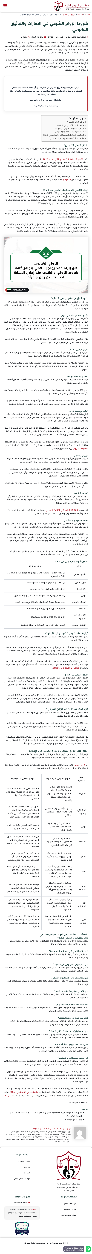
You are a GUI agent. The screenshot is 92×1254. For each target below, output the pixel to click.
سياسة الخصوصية (69, 1204)
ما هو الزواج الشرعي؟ (75, 122)
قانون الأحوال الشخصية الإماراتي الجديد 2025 (63, 159)
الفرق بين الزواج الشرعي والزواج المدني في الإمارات (63, 135)
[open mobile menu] (5, 5)
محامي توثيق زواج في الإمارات (66, 668)
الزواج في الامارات (68, 14)
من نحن (27, 1167)
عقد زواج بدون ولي (80, 448)
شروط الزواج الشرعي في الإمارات (70, 125)
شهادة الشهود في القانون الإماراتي (62, 510)
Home (87, 14)
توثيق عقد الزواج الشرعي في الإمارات (69, 128)
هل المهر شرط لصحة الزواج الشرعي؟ (69, 131)
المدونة (80, 14)
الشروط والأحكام (70, 1209)
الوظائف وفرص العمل (22, 1179)
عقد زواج (67, 180)
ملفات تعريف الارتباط (68, 1215)
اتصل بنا (8, 1095)
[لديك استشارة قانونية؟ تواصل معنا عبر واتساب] (88, 1249)
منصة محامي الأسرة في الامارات (24, 1092)
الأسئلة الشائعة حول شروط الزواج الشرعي (67, 138)
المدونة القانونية (24, 1161)
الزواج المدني (79, 765)
